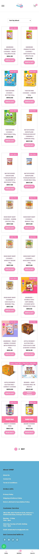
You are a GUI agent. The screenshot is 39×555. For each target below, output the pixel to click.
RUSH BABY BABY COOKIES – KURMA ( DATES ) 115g (9, 219)
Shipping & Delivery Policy (12, 498)
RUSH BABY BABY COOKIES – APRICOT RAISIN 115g (10, 259)
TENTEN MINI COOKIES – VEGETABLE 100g (10, 132)
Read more (10, 432)
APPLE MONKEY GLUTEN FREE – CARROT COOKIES (10, 384)
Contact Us (7, 479)
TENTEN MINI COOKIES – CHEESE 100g (29, 93)
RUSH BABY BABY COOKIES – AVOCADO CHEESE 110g (29, 259)
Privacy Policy (8, 494)
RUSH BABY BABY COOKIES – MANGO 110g (29, 219)
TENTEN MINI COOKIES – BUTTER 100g (9, 93)
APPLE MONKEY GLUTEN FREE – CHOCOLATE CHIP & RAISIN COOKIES (29, 344)
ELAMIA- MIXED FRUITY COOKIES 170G (9, 423)
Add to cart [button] (10, 60)
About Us (6, 475)
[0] (34, 6)
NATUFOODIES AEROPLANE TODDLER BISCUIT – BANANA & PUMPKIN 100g (29, 134)
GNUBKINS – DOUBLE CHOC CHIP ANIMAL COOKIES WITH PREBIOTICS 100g (29, 302)
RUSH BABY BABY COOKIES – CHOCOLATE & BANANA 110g (10, 300)
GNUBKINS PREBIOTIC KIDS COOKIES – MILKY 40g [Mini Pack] (10, 50)
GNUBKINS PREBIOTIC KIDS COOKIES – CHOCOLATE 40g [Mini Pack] (29, 51)
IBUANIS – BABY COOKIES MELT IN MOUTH (29, 384)
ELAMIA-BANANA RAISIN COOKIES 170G (29, 423)
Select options (29, 393)
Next (23, 449)
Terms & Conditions (10, 482)
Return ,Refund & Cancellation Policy (16, 502)
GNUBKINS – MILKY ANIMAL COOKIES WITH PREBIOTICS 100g (9, 344)
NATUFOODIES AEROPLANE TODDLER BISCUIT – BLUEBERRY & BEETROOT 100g (10, 178)
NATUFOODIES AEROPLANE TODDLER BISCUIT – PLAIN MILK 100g (29, 176)
